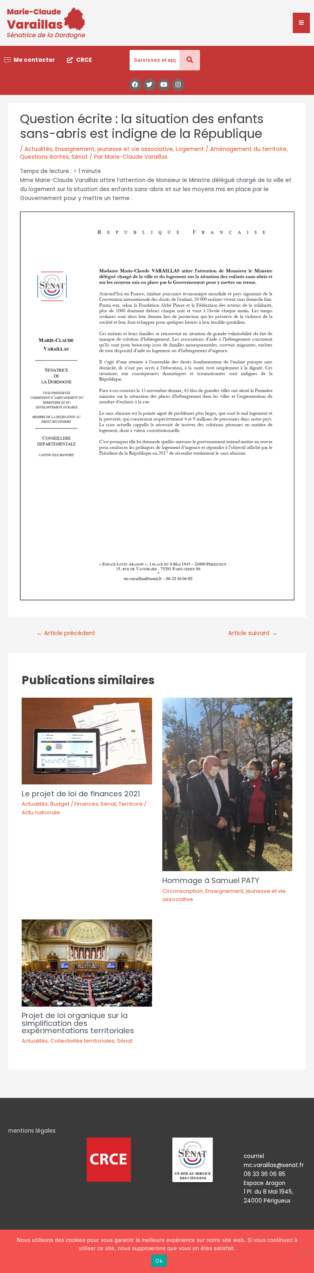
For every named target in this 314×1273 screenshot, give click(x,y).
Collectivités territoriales (82, 1040)
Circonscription (182, 891)
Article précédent (65, 633)
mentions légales (32, 1131)
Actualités (38, 149)
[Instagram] (178, 85)
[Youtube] (164, 85)
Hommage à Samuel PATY (210, 880)
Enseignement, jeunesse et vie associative (114, 149)
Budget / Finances (74, 803)
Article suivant (253, 633)
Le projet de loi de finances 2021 (81, 794)
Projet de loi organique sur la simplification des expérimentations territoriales (78, 1022)
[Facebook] (135, 85)
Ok (159, 1260)
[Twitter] (150, 85)
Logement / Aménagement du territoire (231, 149)
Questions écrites (44, 157)
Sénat (80, 157)
